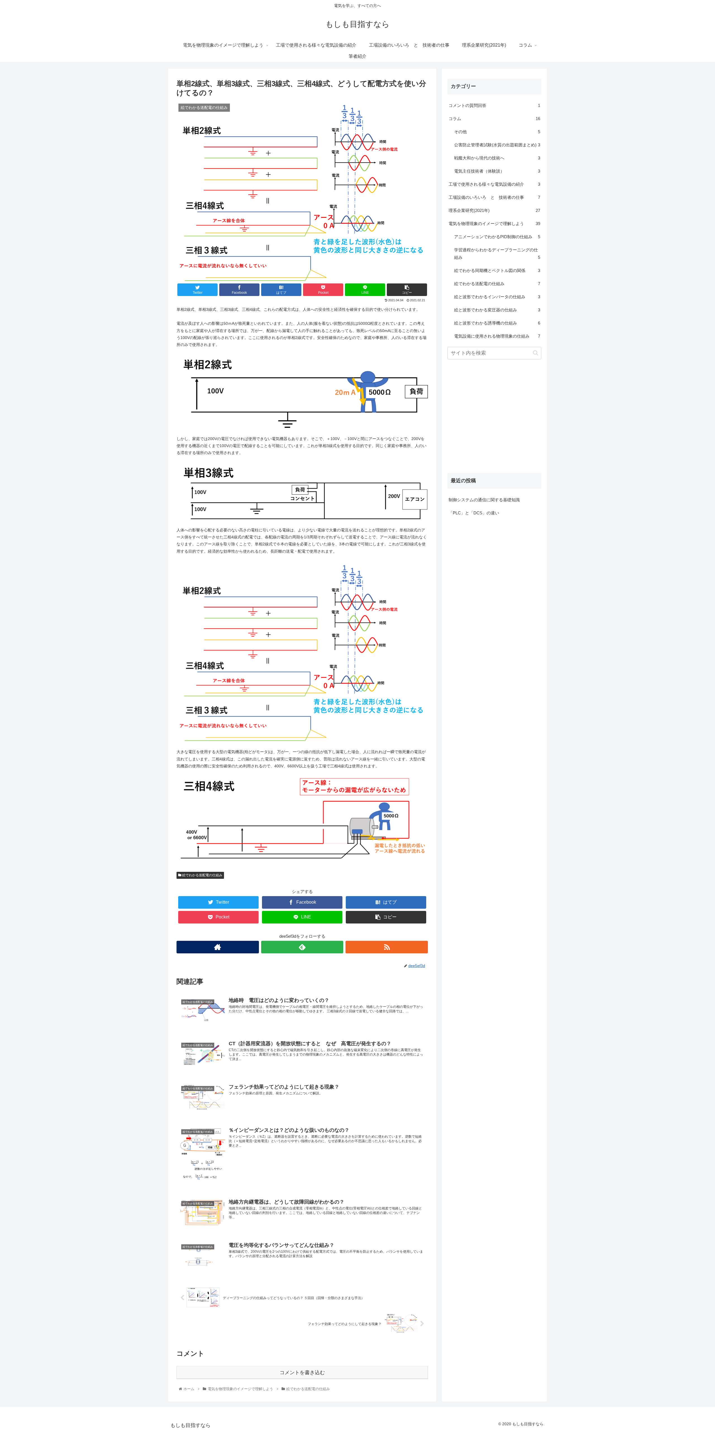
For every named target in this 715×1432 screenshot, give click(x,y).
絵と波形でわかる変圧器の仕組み (497, 309)
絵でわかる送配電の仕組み (201, 875)
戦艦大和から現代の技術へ (497, 158)
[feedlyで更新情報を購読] (302, 947)
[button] (535, 353)
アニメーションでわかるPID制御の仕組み (497, 236)
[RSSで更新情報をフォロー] (386, 947)
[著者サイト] (218, 947)
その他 (497, 131)
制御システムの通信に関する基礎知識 (484, 499)
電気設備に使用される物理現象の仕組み (497, 336)
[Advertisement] (494, 422)
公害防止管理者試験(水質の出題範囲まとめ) (497, 144)
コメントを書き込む (302, 1372)
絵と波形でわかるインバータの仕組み (497, 296)
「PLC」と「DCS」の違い (474, 512)
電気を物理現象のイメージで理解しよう (494, 223)
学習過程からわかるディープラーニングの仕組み (497, 253)
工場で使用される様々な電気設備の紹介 (494, 184)
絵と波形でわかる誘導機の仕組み (497, 323)
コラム (494, 118)
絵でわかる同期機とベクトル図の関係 (497, 270)
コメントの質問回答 (494, 105)
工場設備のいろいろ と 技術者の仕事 (494, 197)
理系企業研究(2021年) (494, 210)
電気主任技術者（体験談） (497, 171)
